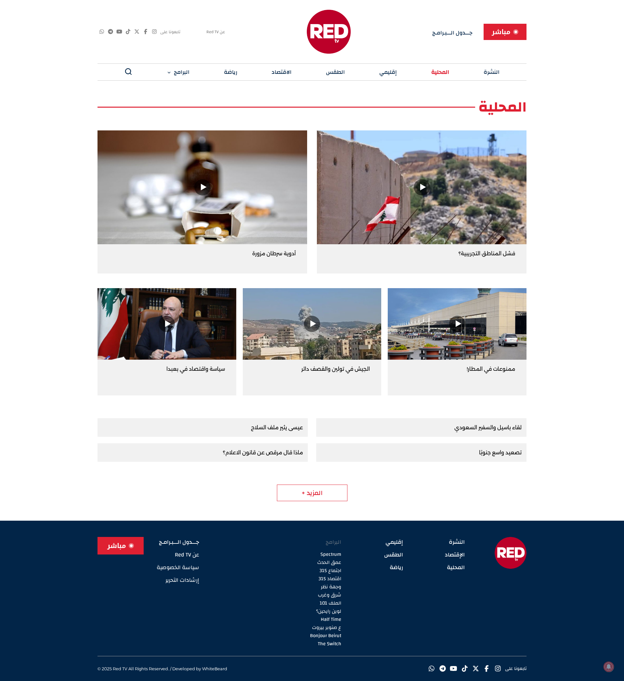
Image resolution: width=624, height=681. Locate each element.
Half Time (331, 619)
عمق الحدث (329, 562)
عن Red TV (215, 32)
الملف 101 (330, 603)
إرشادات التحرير (182, 580)
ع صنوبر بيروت (326, 627)
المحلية (440, 72)
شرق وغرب (329, 595)
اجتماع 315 (330, 570)
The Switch (329, 643)
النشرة (492, 72)
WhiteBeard (214, 668)
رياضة (230, 72)
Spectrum (330, 554)
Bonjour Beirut (325, 635)
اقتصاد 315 (329, 578)
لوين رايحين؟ (328, 611)
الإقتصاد (455, 555)
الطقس (335, 72)
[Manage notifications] (609, 666)
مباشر (501, 32)
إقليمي (388, 72)
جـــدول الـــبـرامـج (452, 33)
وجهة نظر (331, 586)
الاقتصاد (282, 72)
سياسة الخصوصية (178, 567)
